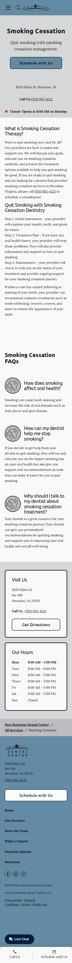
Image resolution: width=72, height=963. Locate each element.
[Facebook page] (7, 874)
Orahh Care (39, 904)
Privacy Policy (13, 900)
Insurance (12, 862)
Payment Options (18, 852)
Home (9, 810)
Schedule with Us (36, 62)
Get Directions (36, 624)
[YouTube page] (23, 874)
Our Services (15, 821)
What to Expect (16, 841)
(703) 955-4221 (42, 99)
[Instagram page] (15, 874)
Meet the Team (16, 831)
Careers (26, 904)
